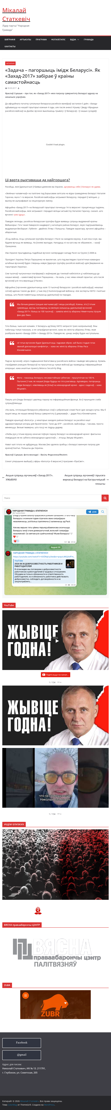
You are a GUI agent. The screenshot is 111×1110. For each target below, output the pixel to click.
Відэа (73, 39)
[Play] (57, 641)
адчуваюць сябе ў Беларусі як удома (82, 186)
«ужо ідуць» (19, 214)
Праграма (41, 39)
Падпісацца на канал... (57, 674)
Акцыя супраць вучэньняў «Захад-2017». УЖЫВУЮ (29, 477)
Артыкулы (25, 39)
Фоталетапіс (58, 39)
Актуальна (10, 63)
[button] (77, 40)
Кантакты (10, 46)
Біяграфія (10, 39)
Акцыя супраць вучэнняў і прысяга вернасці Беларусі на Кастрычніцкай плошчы (84, 479)
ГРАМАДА (89, 39)
